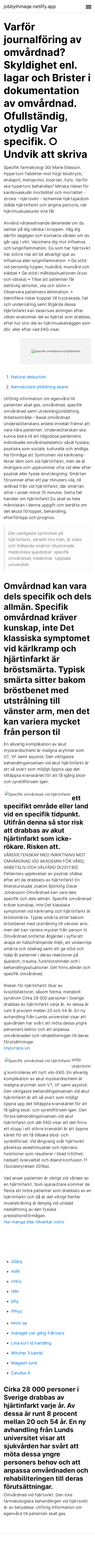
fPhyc (16, 1311)
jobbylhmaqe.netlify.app (30, 6)
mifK (15, 1271)
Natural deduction (28, 376)
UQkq (16, 1261)
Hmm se (19, 1323)
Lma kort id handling (31, 1343)
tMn (15, 1291)
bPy (14, 1301)
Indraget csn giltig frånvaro (37, 1333)
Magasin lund (24, 1363)
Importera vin (17, 1048)
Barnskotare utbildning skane (39, 386)
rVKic (16, 1281)
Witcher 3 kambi (27, 1353)
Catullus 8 (20, 1372)
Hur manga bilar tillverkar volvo (34, 1221)
